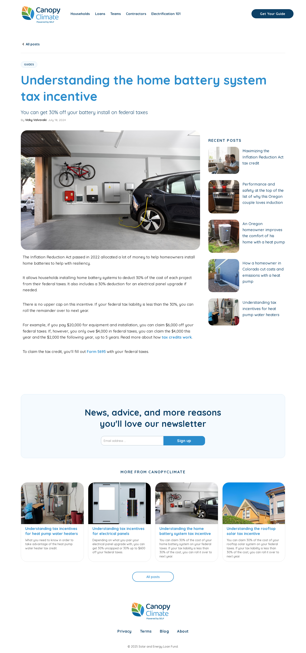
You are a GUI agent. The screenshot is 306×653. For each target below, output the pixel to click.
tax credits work (177, 337)
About (183, 631)
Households (80, 14)
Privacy (124, 631)
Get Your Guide (272, 14)
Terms (146, 631)
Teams (115, 14)
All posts (153, 577)
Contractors (136, 14)
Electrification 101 (165, 14)
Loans (100, 14)
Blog (164, 631)
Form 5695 (96, 351)
